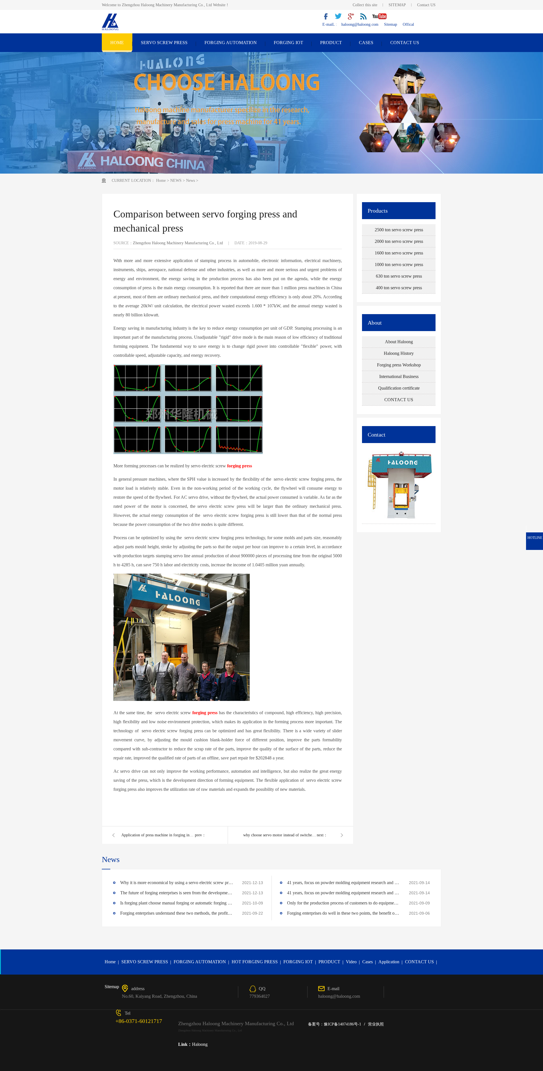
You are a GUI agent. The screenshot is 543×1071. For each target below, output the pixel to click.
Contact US (426, 5)
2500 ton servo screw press (399, 229)
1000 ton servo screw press (399, 264)
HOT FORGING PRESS (255, 961)
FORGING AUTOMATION (230, 42)
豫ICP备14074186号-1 (342, 1024)
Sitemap (390, 24)
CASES (366, 42)
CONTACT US (404, 42)
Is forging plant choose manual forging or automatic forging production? (176, 903)
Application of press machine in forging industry (158, 835)
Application (388, 961)
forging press (239, 465)
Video (351, 961)
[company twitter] (340, 18)
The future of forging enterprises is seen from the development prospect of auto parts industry (176, 892)
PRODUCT (331, 42)
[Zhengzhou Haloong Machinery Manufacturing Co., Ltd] (111, 30)
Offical (408, 24)
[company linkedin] (365, 18)
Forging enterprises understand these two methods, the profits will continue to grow (176, 913)
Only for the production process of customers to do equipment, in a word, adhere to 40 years (343, 903)
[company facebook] (328, 18)
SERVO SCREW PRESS (164, 42)
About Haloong (399, 341)
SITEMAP (397, 5)
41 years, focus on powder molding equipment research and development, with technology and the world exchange (343, 882)
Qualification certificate (399, 388)
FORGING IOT (288, 42)
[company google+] (353, 18)
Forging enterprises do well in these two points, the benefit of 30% (343, 913)
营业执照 (376, 1024)
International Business (399, 376)
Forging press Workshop (399, 364)
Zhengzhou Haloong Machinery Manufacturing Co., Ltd (178, 243)
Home (161, 180)
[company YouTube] (381, 18)
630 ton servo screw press (399, 276)
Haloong (200, 1044)
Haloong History (399, 353)
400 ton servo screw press (399, 287)
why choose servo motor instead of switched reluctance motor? (280, 835)
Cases (367, 961)
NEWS (176, 180)
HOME (117, 42)
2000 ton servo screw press (399, 241)
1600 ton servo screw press (399, 253)
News (190, 180)
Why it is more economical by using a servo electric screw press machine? (176, 882)
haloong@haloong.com (359, 24)
